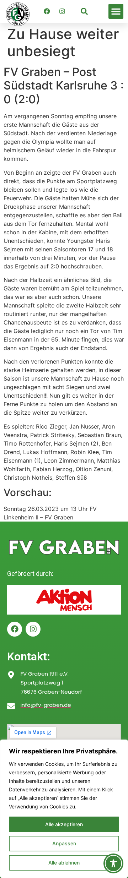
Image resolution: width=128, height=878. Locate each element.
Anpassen (64, 843)
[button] (115, 11)
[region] (64, 809)
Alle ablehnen (64, 863)
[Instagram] (62, 11)
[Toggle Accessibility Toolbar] (113, 863)
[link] (84, 11)
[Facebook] (46, 11)
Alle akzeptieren (64, 824)
